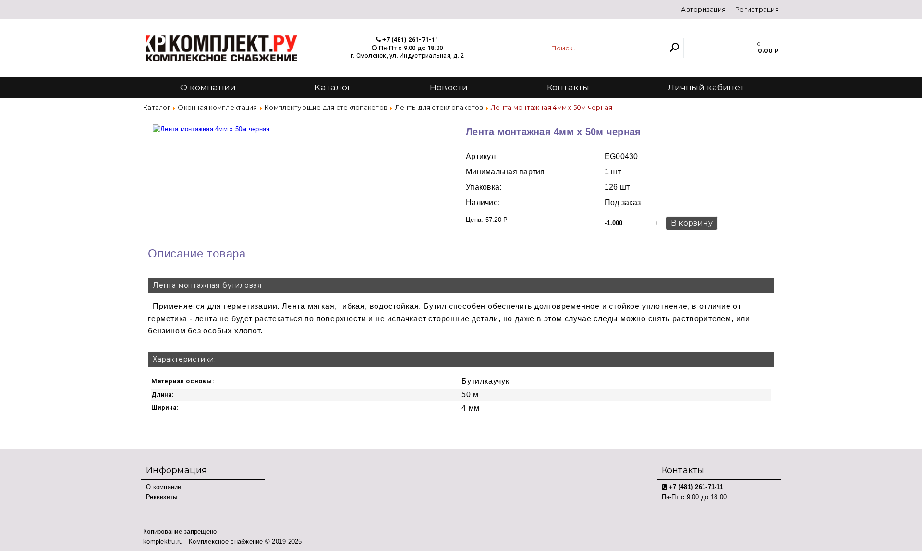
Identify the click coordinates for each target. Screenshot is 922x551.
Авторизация (703, 9)
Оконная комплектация (217, 107)
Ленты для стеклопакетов (439, 107)
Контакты (568, 87)
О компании (208, 87)
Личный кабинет (706, 87)
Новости (449, 87)
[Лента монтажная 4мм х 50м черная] (211, 124)
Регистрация (757, 9)
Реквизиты (161, 497)
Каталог (333, 87)
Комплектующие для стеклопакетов (326, 107)
